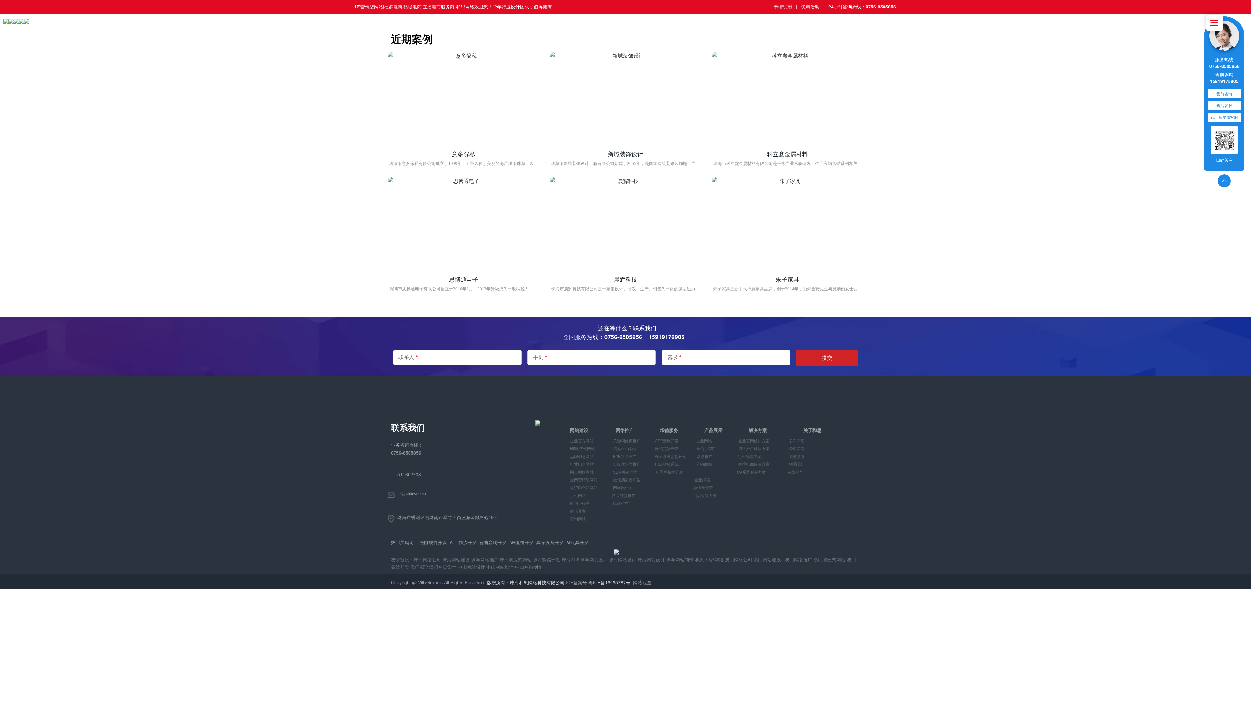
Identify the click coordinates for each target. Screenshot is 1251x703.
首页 (260, 25)
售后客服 (1224, 105)
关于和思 (477, 25)
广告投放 (338, 25)
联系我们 (504, 25)
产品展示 (399, 25)
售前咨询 (1224, 93)
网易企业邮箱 (368, 25)
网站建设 (312, 25)
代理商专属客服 (1224, 117)
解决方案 (451, 25)
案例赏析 (425, 25)
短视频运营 (283, 25)
